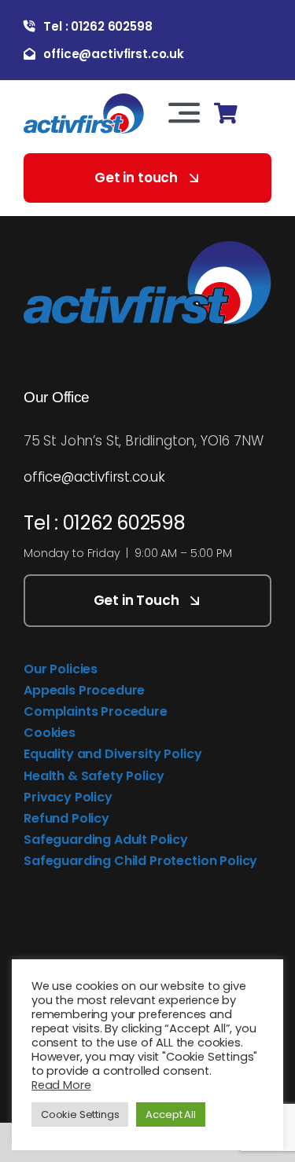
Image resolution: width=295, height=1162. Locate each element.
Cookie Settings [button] (80, 1114)
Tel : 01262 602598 (105, 523)
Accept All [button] (170, 1114)
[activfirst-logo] (84, 99)
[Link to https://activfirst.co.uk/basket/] (225, 113)
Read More (60, 1085)
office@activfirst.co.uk (94, 476)
